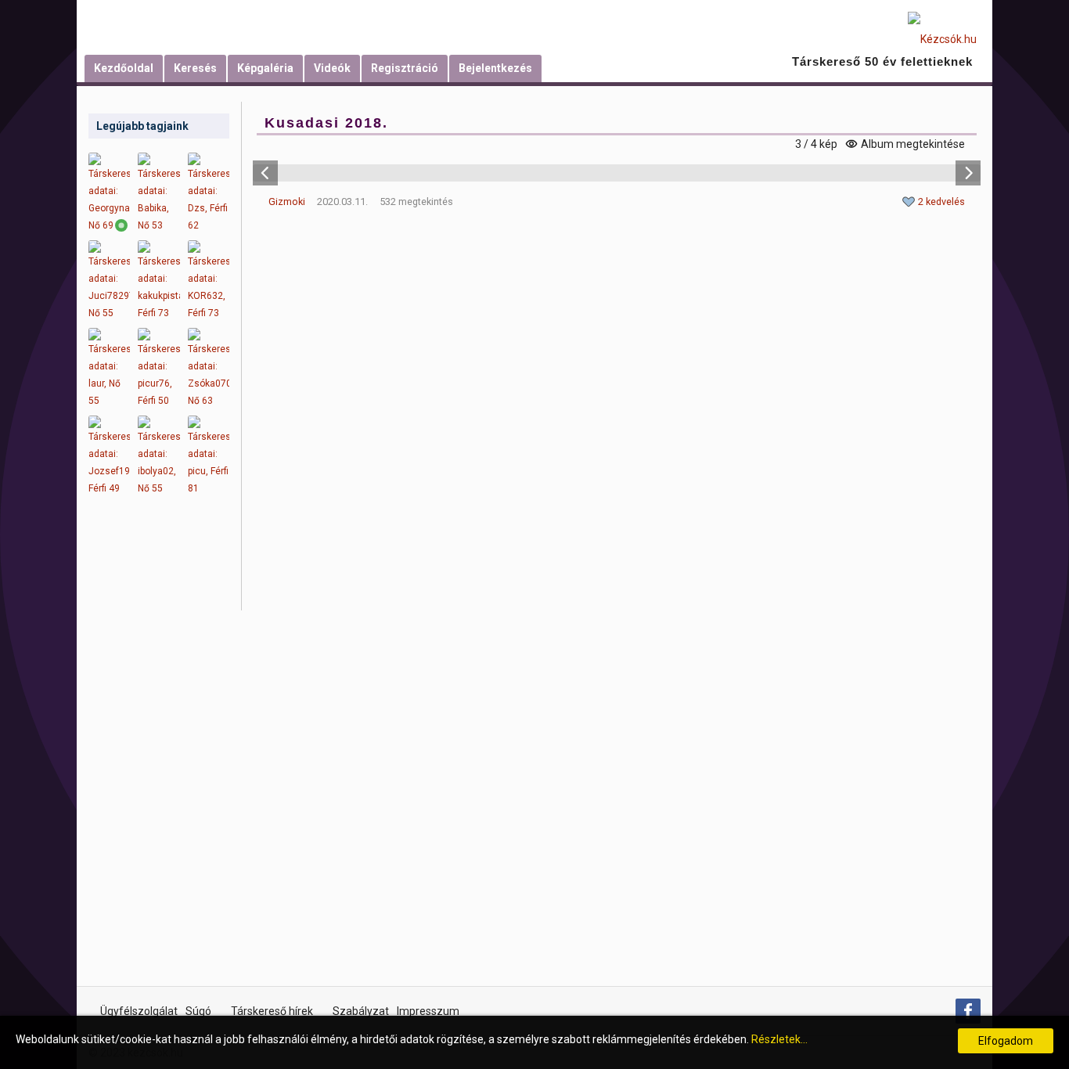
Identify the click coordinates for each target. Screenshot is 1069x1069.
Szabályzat (361, 1011)
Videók (332, 68)
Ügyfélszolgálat (139, 1011)
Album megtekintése (913, 144)
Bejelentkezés (495, 68)
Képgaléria (265, 68)
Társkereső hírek (272, 1011)
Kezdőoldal (123, 68)
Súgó (198, 1011)
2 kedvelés (941, 201)
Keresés (195, 68)
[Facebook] (968, 1011)
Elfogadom (1005, 1041)
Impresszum (428, 1011)
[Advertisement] (158, 751)
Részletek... (779, 1039)
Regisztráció (404, 68)
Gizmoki (286, 201)
